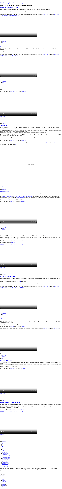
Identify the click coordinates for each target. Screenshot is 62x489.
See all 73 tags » (4, 487)
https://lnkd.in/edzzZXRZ (20, 197)
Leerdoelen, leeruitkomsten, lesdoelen (9, 7)
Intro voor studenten (5, 460)
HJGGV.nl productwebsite (6, 466)
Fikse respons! (3, 318)
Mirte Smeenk (10, 199)
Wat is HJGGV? (4, 452)
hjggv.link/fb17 (23, 12)
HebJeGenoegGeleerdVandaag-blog (11, 3)
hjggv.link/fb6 (12, 409)
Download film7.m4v (2, 434)
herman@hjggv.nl (45, 14)
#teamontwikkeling (21, 244)
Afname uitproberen (5, 461)
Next (3, 450)
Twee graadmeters (4, 125)
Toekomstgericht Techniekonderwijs (6, 196)
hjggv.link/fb (4, 41)
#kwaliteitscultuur (10, 15)
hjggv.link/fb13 (12, 91)
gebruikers (3, 229)
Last (2, 451)
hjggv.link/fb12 (12, 140)
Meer (1, 87)
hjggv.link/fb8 (12, 326)
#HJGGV (1, 15)
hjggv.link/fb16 (23, 52)
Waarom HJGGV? (5, 454)
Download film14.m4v (2, 116)
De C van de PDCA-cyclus (6, 360)
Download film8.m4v (2, 393)
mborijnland (4, 485)
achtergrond (4, 481)
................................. (5, 464)
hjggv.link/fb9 (19, 281)
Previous (3, 443)
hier (15, 144)
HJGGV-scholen (4, 465)
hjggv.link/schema (56, 14)
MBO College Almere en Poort (17, 196)
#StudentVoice (5, 15)
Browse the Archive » (3, 475)
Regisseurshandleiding (5, 463)
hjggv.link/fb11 (12, 201)
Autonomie (2, 233)
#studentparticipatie (16, 15)
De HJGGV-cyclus (5, 453)
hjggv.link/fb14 (12, 52)
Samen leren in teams (5, 459)
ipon (2, 486)
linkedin (3, 42)
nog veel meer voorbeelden (6, 458)
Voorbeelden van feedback (6, 457)
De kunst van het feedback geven (8, 276)
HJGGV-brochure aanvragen (6, 455)
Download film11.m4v (2, 267)
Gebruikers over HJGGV (5, 456)
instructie (3, 484)
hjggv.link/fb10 (46, 235)
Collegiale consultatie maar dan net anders (10, 402)
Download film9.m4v (2, 351)
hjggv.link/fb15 (12, 12)
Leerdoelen (3, 46)
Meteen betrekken (4, 191)
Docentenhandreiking (5, 462)
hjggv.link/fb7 (12, 368)
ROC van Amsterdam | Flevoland (27, 196)
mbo (2, 483)
